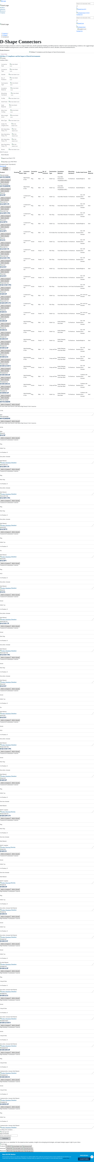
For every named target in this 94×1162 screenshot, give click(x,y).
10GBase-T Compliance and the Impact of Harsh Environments (20, 56)
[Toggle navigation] (81, 29)
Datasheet (13, 462)
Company (2, 12)
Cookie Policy (66, 1158)
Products (2, 7)
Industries (2, 9)
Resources (2, 11)
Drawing (12, 811)
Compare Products (5, 168)
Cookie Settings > (84, 1155)
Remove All (3, 166)
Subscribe (5, 1138)
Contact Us (79, 14)
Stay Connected (4, 1133)
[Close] (91, 1156)
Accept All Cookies (84, 1159)
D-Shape (4, 35)
